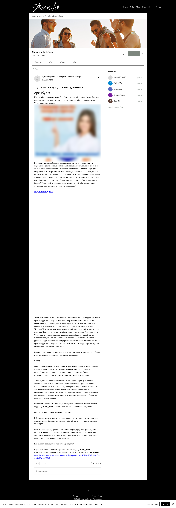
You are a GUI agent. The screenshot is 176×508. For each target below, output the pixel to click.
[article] (67, 275)
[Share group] (142, 53)
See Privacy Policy (96, 504)
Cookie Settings (152, 504)
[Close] (173, 504)
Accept (165, 504)
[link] (38, 62)
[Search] (122, 53)
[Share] (99, 76)
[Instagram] (88, 491)
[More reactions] (44, 463)
